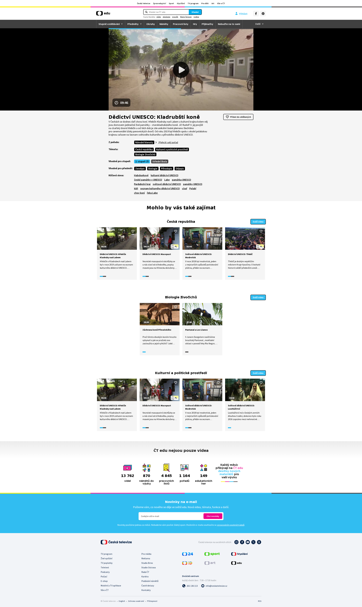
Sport (171, 3)
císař (184, 188)
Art (213, 3)
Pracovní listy (180, 24)
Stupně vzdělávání (109, 24)
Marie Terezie (186, 17)
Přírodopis (166, 168)
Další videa (258, 221)
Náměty (164, 24)
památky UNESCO (192, 184)
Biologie (152, 168)
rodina (196, 17)
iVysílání (181, 3)
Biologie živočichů (145, 154)
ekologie (166, 17)
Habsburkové (141, 175)
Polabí (192, 188)
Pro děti (205, 3)
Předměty (133, 24)
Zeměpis (140, 168)
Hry (195, 24)
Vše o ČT (221, 3)
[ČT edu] (103, 14)
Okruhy (150, 24)
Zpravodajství (159, 3)
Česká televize (143, 3)
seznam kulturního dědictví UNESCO (160, 188)
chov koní (139, 192)
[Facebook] (256, 13)
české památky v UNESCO (148, 179)
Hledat (195, 12)
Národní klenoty (144, 142)
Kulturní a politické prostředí (172, 149)
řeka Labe (152, 192)
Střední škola (159, 161)
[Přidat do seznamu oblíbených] (133, 231)
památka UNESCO (181, 179)
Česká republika (144, 149)
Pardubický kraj (142, 184)
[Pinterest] (263, 13)
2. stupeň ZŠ (142, 161)
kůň (136, 188)
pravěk (175, 17)
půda (159, 17)
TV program (193, 3)
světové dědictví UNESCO (167, 184)
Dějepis (180, 168)
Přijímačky (207, 24)
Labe (167, 179)
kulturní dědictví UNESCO (164, 175)
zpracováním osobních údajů (230, 524)
